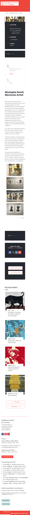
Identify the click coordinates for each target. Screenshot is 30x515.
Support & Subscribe (20, 513)
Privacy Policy (6, 504)
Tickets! (11, 45)
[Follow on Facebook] (3, 434)
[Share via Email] (19, 252)
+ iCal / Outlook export (15, 272)
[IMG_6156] (15, 201)
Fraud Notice (6, 500)
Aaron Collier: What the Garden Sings (14, 341)
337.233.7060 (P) (6, 428)
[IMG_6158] (15, 214)
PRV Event (17, 402)
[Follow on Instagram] (5, 434)
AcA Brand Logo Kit (7, 456)
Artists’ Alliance (12, 395)
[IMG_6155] (15, 188)
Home (7, 13)
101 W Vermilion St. (7, 424)
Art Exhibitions (14, 39)
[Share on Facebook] (9, 252)
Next (23, 218)
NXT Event (14, 406)
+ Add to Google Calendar (15, 268)
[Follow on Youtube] (8, 434)
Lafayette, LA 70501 (7, 426)
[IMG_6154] (15, 175)
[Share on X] (13, 252)
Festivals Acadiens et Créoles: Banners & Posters (14, 368)
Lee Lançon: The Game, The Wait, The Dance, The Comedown (14, 314)
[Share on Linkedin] (16, 252)
